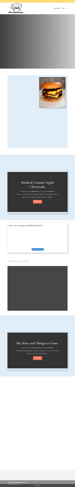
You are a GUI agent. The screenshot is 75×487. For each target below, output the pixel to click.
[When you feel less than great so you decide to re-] (14, 243)
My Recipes (57, 8)
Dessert (40, 191)
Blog (63, 8)
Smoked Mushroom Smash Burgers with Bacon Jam (28, 421)
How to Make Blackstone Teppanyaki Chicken (26, 444)
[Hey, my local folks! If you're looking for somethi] (60, 234)
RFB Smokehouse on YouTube (18, 261)
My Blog (43, 347)
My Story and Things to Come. (37, 343)
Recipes (45, 191)
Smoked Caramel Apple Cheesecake (37, 184)
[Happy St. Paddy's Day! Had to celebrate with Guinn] (45, 234)
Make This (37, 201)
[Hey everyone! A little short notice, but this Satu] (30, 234)
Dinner (33, 424)
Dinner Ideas (40, 424)
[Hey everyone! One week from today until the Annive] (14, 234)
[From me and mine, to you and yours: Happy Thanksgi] (30, 243)
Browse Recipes (15, 58)
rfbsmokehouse (27, 191)
